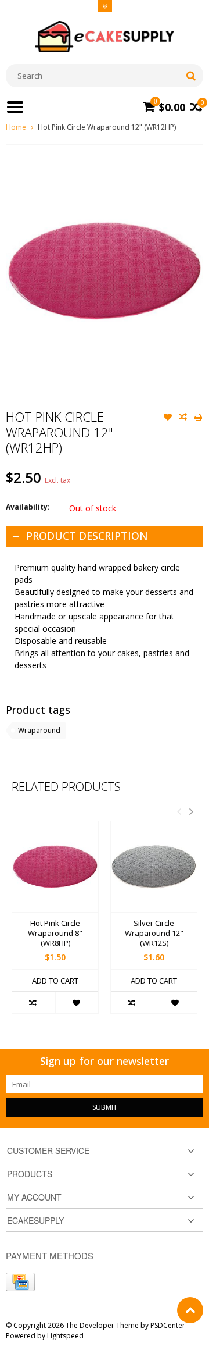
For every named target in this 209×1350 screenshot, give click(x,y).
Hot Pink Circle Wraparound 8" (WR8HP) (55, 933)
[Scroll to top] (190, 1310)
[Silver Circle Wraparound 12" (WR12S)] (154, 866)
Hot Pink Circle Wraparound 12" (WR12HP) (107, 127)
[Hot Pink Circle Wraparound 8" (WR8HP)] (55, 866)
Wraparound (39, 730)
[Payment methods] (20, 1282)
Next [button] (191, 811)
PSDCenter (167, 1325)
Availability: (28, 507)
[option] (55, 923)
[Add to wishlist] (168, 418)
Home (16, 127)
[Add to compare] (183, 418)
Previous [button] (179, 811)
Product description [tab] (87, 536)
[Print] (198, 418)
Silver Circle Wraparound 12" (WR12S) (154, 933)
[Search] (190, 75)
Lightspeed (65, 1336)
